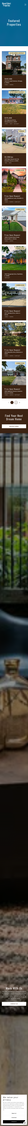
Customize (14, 1117)
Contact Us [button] (14, 1003)
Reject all (14, 1113)
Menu (25, 4)
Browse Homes (14, 426)
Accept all (14, 1121)
